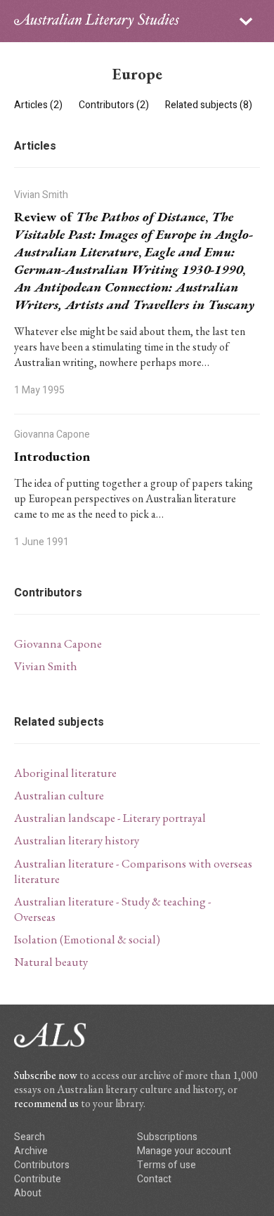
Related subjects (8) (208, 105)
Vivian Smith (45, 666)
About (27, 1193)
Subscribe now (45, 1075)
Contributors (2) (115, 105)
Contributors (42, 1165)
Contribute (37, 1179)
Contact (154, 1179)
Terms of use (166, 1165)
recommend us (46, 1103)
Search (29, 1137)
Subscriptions (167, 1137)
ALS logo (96, 21)
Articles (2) (39, 105)
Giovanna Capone (58, 643)
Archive (31, 1151)
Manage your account (184, 1151)
